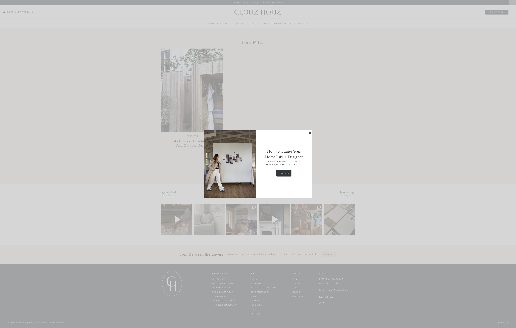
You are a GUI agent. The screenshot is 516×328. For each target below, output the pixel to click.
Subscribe (284, 173)
